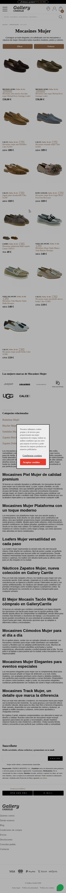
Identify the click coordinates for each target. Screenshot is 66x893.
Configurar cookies (32, 455)
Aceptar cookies (31, 462)
